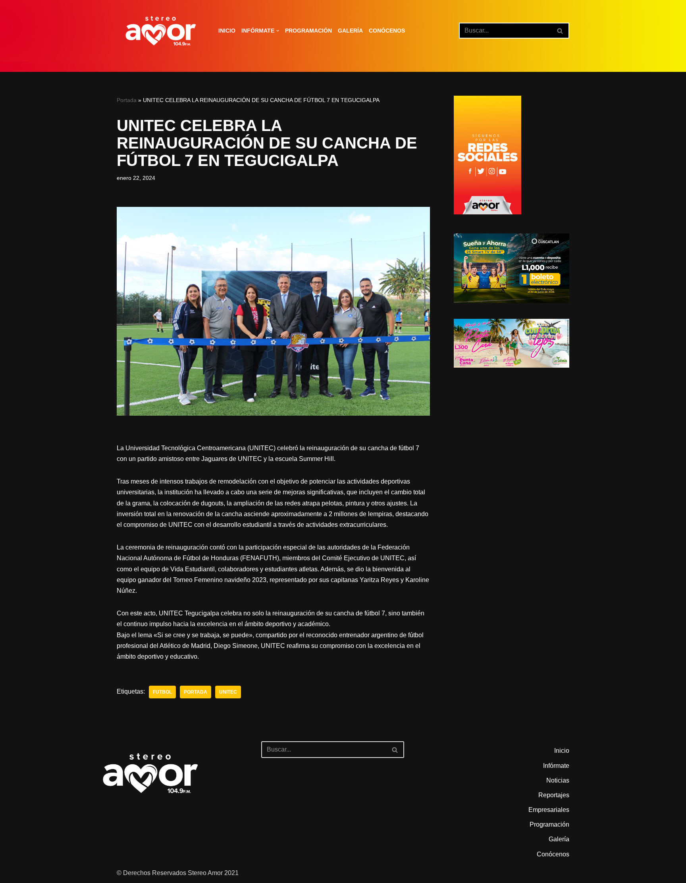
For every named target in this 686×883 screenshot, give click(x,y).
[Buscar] (560, 31)
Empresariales (548, 809)
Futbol (162, 692)
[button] (277, 30)
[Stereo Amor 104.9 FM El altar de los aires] (161, 30)
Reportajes (553, 795)
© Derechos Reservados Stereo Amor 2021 (178, 873)
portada (195, 692)
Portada (127, 100)
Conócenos (387, 30)
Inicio (226, 30)
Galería (350, 30)
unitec (228, 692)
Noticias (557, 780)
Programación (308, 30)
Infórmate (556, 765)
